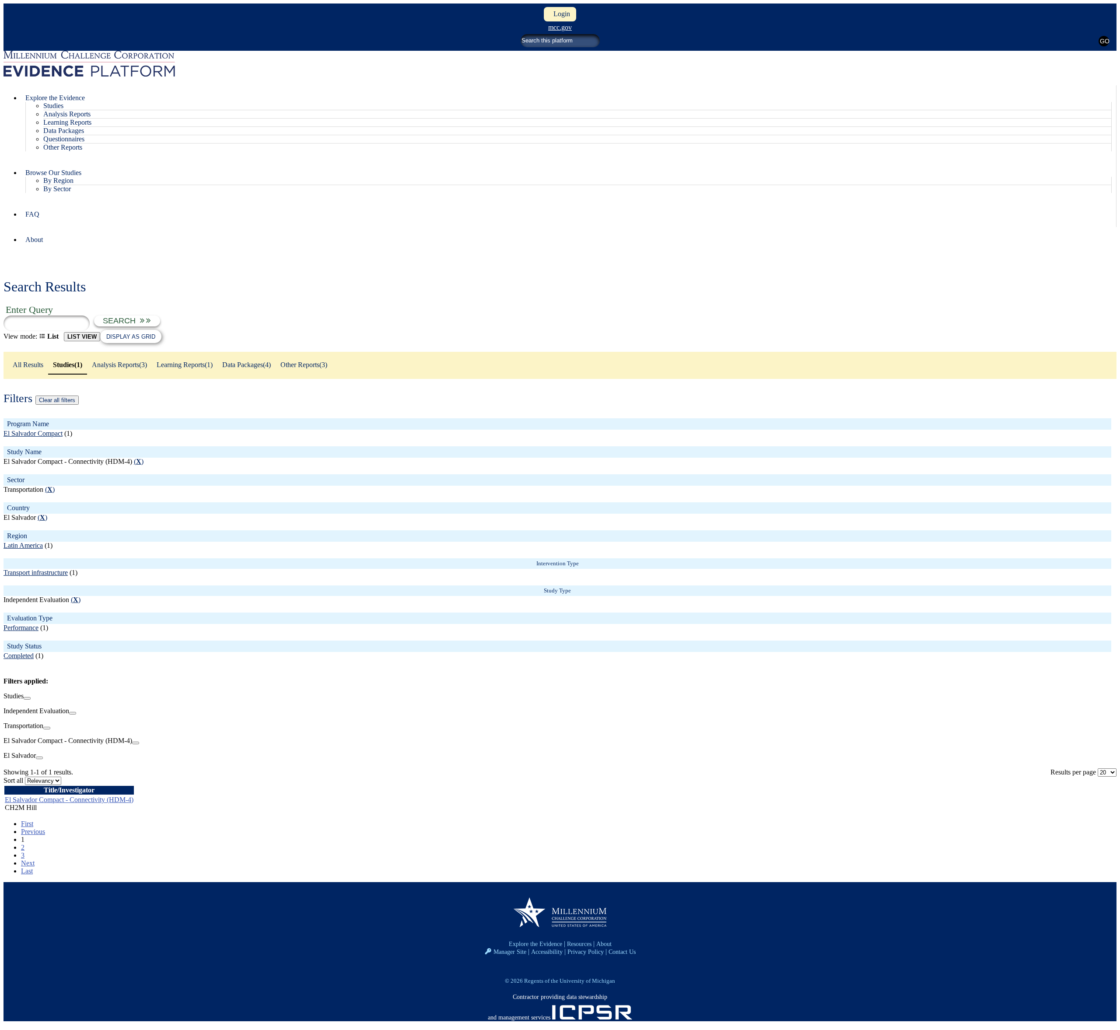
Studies (53, 105)
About (34, 239)
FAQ (32, 214)
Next (28, 863)
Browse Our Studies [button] (53, 172)
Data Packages (63, 130)
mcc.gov (560, 27)
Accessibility (547, 951)
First (27, 823)
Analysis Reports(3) (119, 364)
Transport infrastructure (36, 572)
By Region (58, 180)
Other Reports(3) (303, 364)
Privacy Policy (585, 951)
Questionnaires (63, 139)
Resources (579, 943)
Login (560, 14)
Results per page (1073, 772)
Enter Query (29, 309)
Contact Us (622, 951)
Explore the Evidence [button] (55, 98)
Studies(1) (67, 364)
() (139, 461)
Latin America (23, 545)
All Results (28, 364)
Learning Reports (67, 122)
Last (27, 871)
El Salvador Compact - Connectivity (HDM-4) (69, 799)
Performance (21, 627)
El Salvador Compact (33, 433)
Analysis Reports (67, 114)
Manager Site (510, 951)
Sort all (13, 780)
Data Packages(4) (246, 364)
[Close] (27, 698)
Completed (19, 655)
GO (1104, 41)
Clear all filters (57, 400)
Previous (33, 831)
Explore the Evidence (535, 943)
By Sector (57, 189)
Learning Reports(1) (185, 364)
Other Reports (62, 147)
